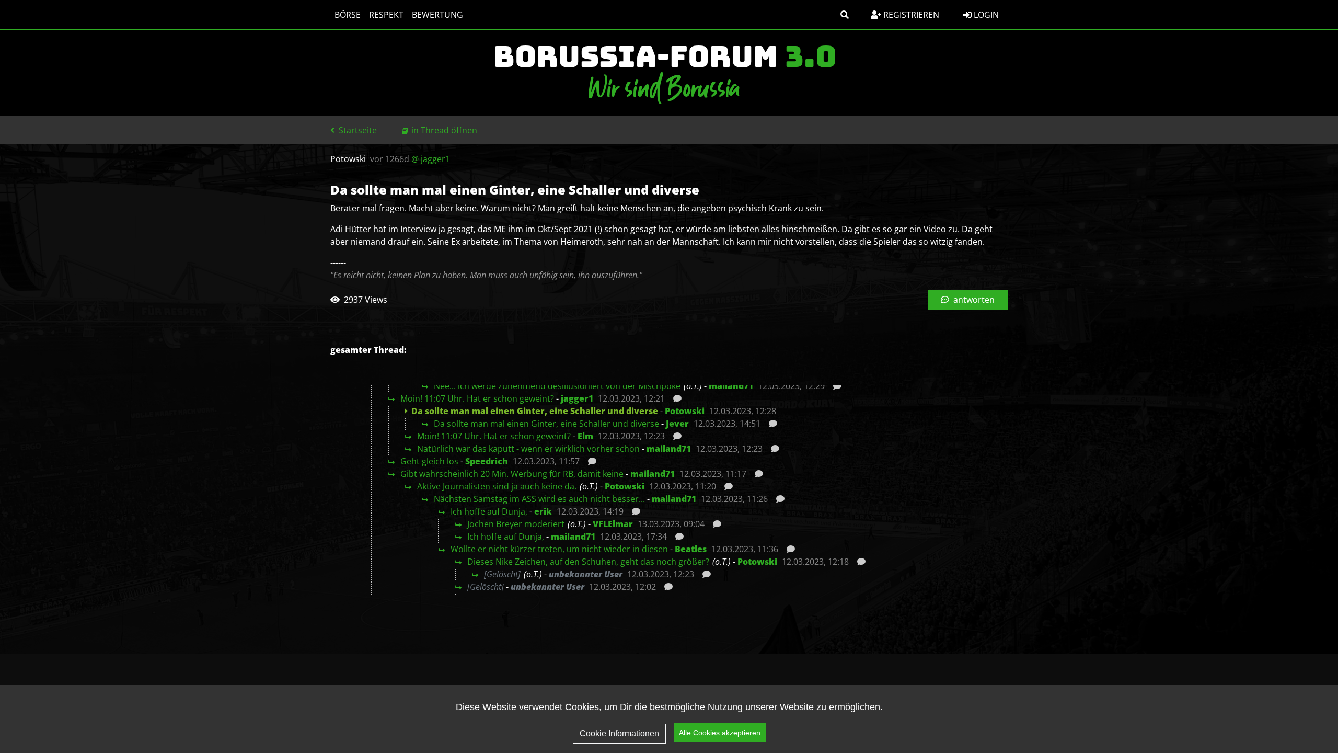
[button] (845, 15)
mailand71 (731, 386)
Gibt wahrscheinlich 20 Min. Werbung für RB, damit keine (512, 474)
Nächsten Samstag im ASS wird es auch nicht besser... (539, 499)
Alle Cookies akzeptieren (719, 732)
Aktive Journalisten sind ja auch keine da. (497, 486)
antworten (973, 299)
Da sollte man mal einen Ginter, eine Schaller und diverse (546, 423)
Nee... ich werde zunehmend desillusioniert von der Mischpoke (557, 386)
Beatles (691, 549)
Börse (347, 14)
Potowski (685, 411)
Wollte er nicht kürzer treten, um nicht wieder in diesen (559, 549)
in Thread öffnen (444, 130)
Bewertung (437, 14)
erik (543, 511)
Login (985, 14)
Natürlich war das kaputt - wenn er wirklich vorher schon (528, 448)
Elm (585, 436)
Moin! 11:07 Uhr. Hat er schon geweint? (477, 398)
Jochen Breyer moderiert (516, 524)
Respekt (386, 14)
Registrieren (910, 14)
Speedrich (486, 461)
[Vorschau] (834, 386)
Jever (677, 423)
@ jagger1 (430, 159)
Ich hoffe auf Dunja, (488, 511)
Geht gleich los (429, 461)
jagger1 (577, 398)
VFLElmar (613, 524)
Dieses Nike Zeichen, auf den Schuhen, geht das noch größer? (588, 561)
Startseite (357, 130)
